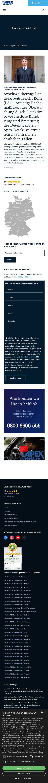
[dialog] (24, 746)
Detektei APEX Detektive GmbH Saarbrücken (18, 667)
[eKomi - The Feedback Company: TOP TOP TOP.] (13, 544)
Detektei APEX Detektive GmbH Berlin (15, 580)
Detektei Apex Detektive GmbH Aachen (16, 577)
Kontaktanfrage (39, 3)
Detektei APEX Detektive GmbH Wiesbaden (17, 674)
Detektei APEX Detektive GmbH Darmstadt (17, 591)
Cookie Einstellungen (10, 525)
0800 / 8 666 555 (24, 277)
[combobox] (42, 712)
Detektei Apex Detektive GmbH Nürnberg (16, 656)
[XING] (24, 537)
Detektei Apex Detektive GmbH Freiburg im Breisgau (20, 611)
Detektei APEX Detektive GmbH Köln (15, 632)
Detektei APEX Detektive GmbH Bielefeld (16, 584)
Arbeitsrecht (9, 87)
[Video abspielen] (24, 449)
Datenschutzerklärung (27, 357)
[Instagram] (12, 537)
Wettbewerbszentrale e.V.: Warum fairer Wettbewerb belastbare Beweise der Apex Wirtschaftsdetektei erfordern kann (24, 698)
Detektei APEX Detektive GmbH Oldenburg (17, 660)
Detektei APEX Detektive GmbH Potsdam (16, 663)
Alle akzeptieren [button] (24, 768)
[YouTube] (18, 537)
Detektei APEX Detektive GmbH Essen (16, 604)
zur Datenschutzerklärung (34, 753)
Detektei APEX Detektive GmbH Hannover (17, 622)
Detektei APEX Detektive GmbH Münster (16, 653)
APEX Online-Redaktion (15, 89)
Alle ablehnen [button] (24, 774)
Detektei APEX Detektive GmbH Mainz (16, 643)
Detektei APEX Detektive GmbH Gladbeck (17, 615)
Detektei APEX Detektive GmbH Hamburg (17, 618)
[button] (24, 778)
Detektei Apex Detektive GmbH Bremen (16, 587)
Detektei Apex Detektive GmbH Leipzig (16, 636)
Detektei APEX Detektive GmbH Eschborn (17, 601)
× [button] (45, 712)
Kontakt (6, 508)
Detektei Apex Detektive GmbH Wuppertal (17, 677)
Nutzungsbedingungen (11, 518)
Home (6, 46)
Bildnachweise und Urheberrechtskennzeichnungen (20, 522)
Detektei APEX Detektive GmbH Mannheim (17, 646)
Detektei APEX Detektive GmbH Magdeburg (17, 639)
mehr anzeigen (8, 168)
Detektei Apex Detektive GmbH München (16, 650)
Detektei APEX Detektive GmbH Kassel (16, 629)
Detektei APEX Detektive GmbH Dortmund (17, 594)
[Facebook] (6, 537)
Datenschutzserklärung (11, 515)
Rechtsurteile (19, 87)
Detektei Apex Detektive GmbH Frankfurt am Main (19, 608)
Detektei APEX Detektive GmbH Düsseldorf (17, 597)
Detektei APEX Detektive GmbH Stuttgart (16, 670)
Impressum (7, 511)
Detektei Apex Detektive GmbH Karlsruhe (16, 625)
